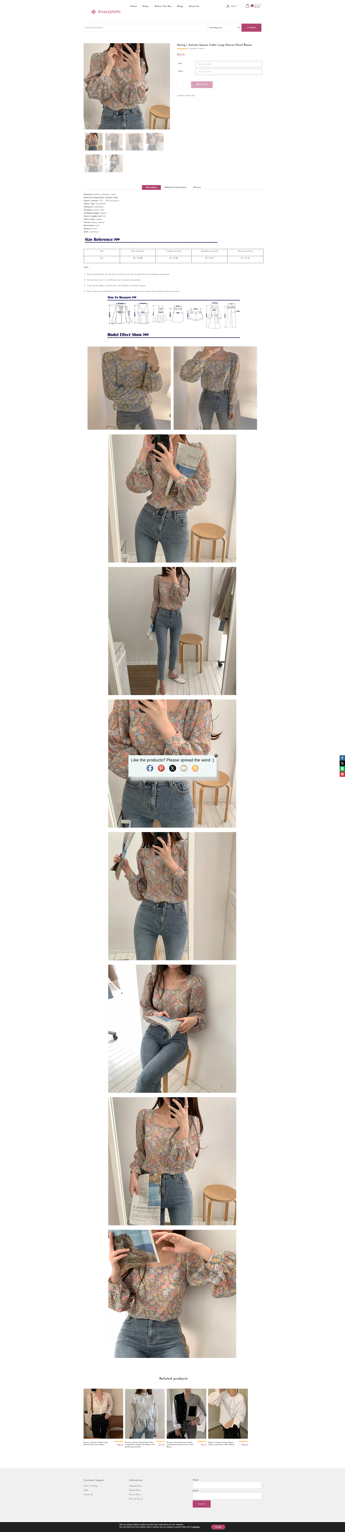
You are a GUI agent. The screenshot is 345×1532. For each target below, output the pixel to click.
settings (196, 1527)
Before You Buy (163, 6)
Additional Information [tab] (175, 187)
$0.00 (257, 7)
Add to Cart (202, 84)
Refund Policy (135, 1490)
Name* (196, 1480)
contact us (97, 291)
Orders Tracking (90, 1486)
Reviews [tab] (197, 187)
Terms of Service (136, 1499)
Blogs (180, 6)
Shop (145, 6)
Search (252, 27)
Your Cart (257, 5)
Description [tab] (151, 187)
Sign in (234, 6)
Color (180, 71)
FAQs (86, 1490)
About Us (194, 6)
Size (180, 63)
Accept (218, 1527)
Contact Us (88, 1495)
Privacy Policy (135, 1495)
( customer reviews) (195, 48)
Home (133, 6)
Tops (193, 95)
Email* (196, 1491)
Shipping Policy (135, 1486)
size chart (112, 274)
